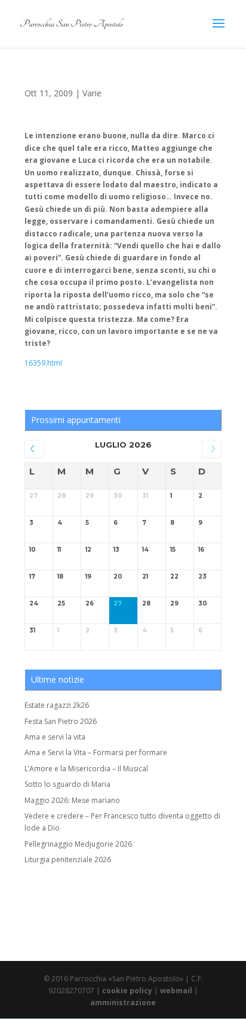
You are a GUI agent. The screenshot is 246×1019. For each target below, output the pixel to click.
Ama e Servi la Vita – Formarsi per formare (95, 752)
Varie (92, 93)
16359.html (43, 363)
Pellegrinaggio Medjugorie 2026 (78, 844)
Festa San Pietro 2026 (60, 721)
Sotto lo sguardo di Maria (67, 784)
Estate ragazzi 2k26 (56, 705)
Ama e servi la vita (54, 737)
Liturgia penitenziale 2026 (67, 859)
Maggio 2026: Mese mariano (72, 800)
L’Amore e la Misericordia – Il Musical (86, 769)
